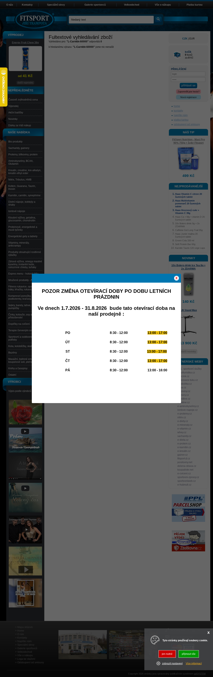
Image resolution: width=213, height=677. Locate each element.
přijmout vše (189, 653)
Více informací (194, 663)
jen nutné (167, 653)
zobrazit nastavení (172, 663)
